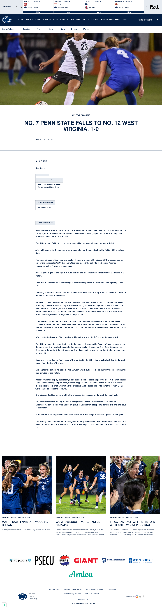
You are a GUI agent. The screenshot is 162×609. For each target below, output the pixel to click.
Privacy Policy (54, 589)
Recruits (64, 20)
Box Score (40, 168)
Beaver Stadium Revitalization (114, 20)
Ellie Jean (85, 302)
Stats (51, 29)
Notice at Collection (93, 594)
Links (38, 12)
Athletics (47, 20)
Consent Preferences (73, 589)
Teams (20, 20)
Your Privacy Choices (72, 594)
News (63, 29)
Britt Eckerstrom (69, 321)
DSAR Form (111, 589)
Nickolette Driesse (83, 233)
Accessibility (83, 599)
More (85, 29)
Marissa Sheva (42, 315)
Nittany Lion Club (90, 20)
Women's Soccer (9, 517)
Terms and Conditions (94, 589)
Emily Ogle (104, 347)
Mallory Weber (66, 306)
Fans (55, 20)
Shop (37, 20)
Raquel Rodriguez (50, 383)
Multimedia (75, 20)
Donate (74, 29)
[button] (21, 7)
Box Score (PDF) (44, 207)
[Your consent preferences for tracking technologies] (4, 605)
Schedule (26, 29)
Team (39, 29)
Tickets (29, 20)
